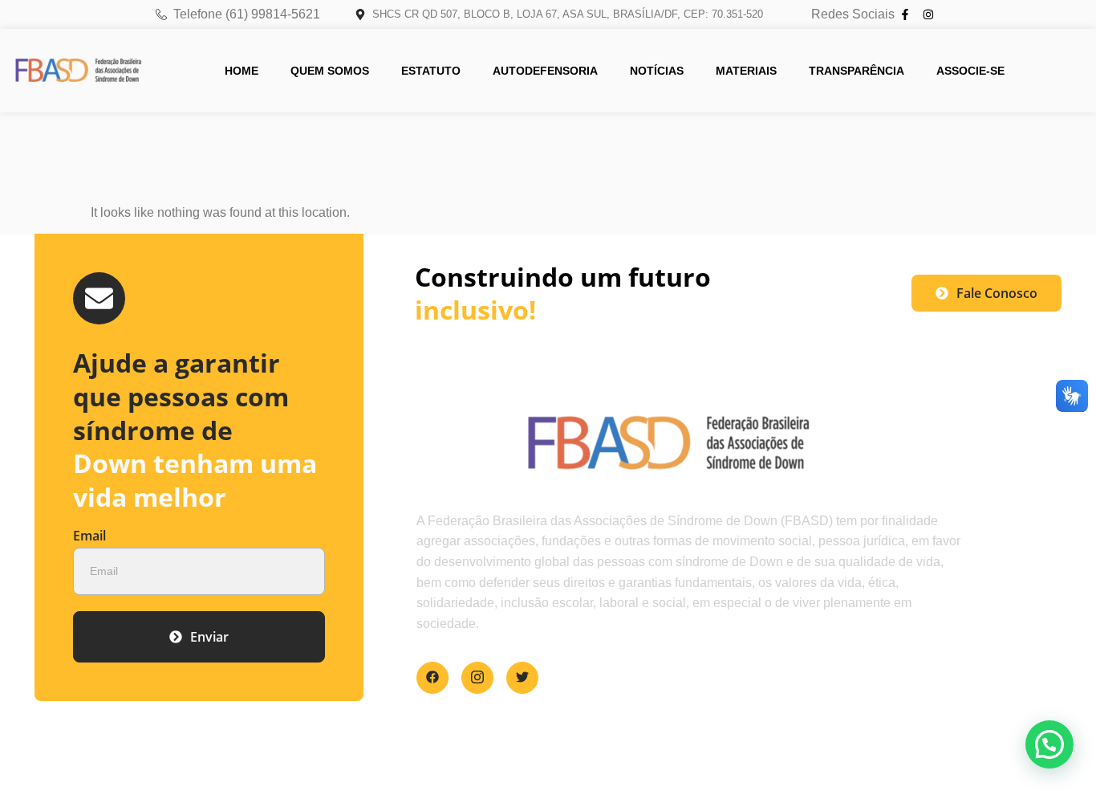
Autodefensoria (545, 70)
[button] (1049, 744)
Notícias (657, 70)
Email (89, 536)
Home (241, 70)
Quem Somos (329, 70)
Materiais (746, 70)
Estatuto (431, 70)
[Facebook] (432, 678)
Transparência (856, 70)
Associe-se (970, 70)
